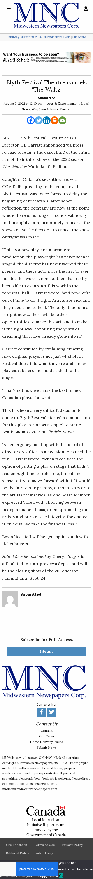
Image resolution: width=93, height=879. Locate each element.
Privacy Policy (72, 845)
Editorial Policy (17, 853)
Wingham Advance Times (50, 109)
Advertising (44, 853)
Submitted (46, 98)
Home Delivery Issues (46, 742)
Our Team (46, 736)
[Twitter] (39, 120)
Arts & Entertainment (63, 103)
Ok (61, 875)
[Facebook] (31, 120)
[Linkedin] (47, 120)
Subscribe (79, 37)
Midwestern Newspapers (34, 763)
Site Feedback (16, 845)
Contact (47, 731)
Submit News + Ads (57, 37)
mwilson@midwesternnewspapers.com (29, 789)
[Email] (62, 120)
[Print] (54, 120)
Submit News (46, 747)
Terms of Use (44, 845)
